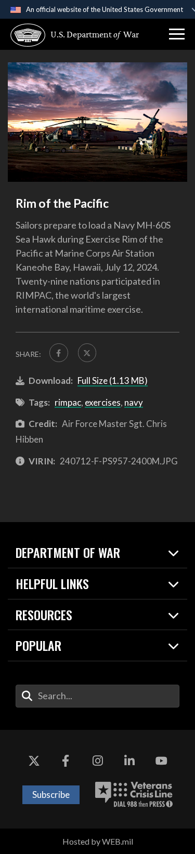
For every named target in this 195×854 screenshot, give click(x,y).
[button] (177, 34)
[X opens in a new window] (34, 761)
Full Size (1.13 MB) (112, 380)
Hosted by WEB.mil (97, 841)
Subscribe (51, 794)
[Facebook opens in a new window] (66, 761)
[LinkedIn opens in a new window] (129, 761)
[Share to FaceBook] (58, 352)
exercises (103, 402)
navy (133, 402)
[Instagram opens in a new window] (98, 761)
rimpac (68, 402)
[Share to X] (87, 352)
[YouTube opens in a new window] (161, 761)
